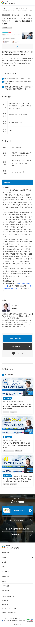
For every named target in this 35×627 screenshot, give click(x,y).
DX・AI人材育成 (20, 8)
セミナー (27, 8)
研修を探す (5, 557)
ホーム (3, 8)
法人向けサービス (10, 8)
